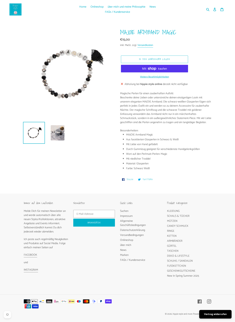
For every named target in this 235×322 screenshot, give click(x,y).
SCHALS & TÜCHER (178, 216)
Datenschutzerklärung (132, 230)
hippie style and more (182, 314)
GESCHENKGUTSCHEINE (181, 271)
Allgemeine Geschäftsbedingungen (133, 223)
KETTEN (172, 236)
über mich (125, 245)
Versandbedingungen (132, 235)
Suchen (124, 211)
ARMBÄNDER (174, 241)
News (123, 250)
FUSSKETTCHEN (176, 266)
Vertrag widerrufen (215, 314)
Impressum (126, 216)
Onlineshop (126, 240)
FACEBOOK (30, 255)
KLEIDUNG (173, 211)
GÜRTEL (172, 246)
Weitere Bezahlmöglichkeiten (154, 77)
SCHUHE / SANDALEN (180, 261)
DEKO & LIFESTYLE (178, 256)
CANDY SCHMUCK (177, 226)
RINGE (170, 231)
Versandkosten (145, 45)
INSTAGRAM (31, 270)
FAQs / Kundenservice (132, 260)
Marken (124, 255)
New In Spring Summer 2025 (183, 276)
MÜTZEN (172, 221)
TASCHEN (172, 251)
